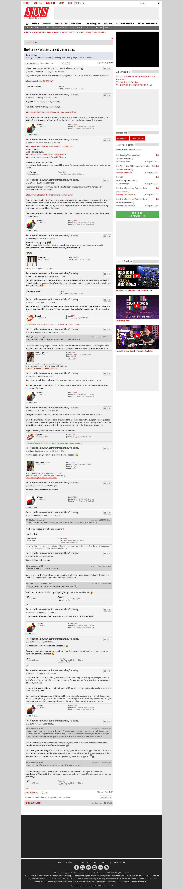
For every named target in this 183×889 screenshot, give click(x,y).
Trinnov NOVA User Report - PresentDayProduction (134, 350)
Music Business (147, 23)
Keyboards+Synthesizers (124, 173)
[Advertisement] (137, 239)
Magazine (61, 23)
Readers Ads (76, 27)
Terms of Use (119, 862)
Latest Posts (32, 27)
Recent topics (135, 149)
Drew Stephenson (123, 203)
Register (38, 3)
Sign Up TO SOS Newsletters (137, 214)
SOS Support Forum (123, 162)
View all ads (122, 138)
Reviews (76, 23)
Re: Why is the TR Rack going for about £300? (136, 166)
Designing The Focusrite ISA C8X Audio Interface (134, 290)
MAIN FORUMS (53, 32)
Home (27, 23)
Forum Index (38, 32)
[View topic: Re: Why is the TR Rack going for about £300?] (157, 166)
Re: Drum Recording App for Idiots (131, 188)
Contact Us (70, 862)
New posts (121, 149)
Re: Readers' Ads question (128, 155)
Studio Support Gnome (125, 181)
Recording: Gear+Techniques (125, 195)
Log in (26, 3)
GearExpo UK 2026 (123, 320)
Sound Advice (125, 23)
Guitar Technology (122, 184)
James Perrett (121, 192)
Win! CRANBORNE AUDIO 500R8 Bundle (134, 85)
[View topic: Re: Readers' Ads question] (157, 155)
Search (45, 27)
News (35, 23)
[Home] (36, 12)
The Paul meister (123, 159)
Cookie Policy (84, 862)
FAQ (87, 27)
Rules (108, 27)
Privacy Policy (105, 862)
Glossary (97, 27)
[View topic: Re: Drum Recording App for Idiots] (157, 188)
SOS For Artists (59, 27)
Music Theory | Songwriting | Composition (83, 32)
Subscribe (50, 3)
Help (70, 3)
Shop (61, 3)
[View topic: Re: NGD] (157, 177)
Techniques (92, 23)
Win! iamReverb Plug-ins (127, 82)
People (108, 23)
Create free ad (138, 138)
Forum (47, 23)
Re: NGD (120, 177)
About (60, 862)
